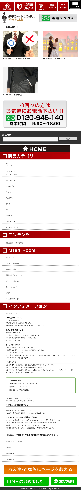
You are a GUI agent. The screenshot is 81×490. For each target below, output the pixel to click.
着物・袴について (11, 287)
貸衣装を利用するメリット (14, 275)
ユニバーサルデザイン (12, 227)
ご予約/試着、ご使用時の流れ (15, 243)
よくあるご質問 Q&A (13, 299)
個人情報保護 (10, 459)
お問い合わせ (10, 453)
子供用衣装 (9, 198)
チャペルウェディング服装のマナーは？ (55, 58)
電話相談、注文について (13, 269)
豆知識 (8, 293)
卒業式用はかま (10, 221)
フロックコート (10, 180)
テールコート (10, 192)
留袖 (7, 209)
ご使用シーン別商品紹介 (13, 263)
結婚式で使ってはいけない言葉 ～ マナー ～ (17, 58)
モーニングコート (11, 186)
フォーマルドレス (11, 215)
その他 (8, 204)
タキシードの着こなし (12, 281)
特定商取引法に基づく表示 (14, 441)
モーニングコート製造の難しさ (12, 95)
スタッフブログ (10, 257)
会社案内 (8, 447)
